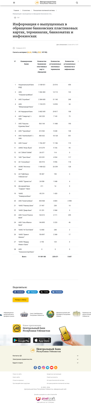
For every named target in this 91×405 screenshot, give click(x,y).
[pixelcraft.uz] (45, 398)
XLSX (29, 52)
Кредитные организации (54, 374)
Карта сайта (16, 377)
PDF (39, 52)
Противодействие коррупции (21, 383)
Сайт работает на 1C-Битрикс (45, 402)
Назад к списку (20, 300)
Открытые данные (18, 380)
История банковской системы (55, 380)
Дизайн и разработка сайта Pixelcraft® (45, 394)
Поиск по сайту (17, 374)
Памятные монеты (52, 377)
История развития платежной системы (58, 383)
